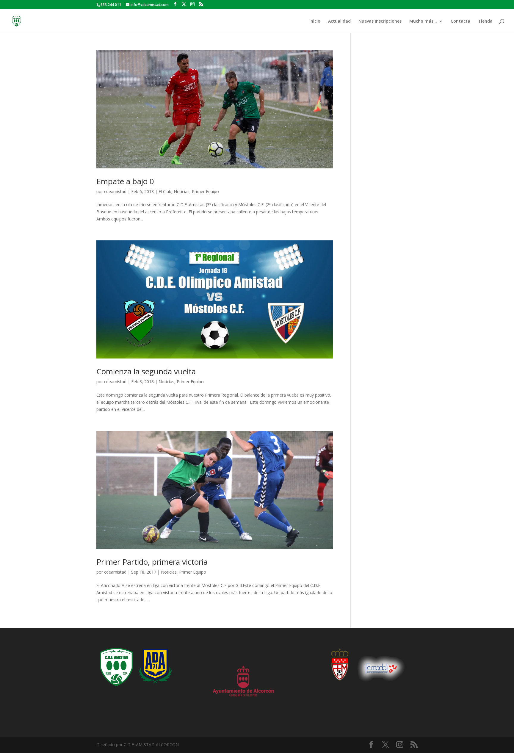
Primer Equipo (205, 191)
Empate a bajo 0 (125, 181)
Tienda (485, 21)
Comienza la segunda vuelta (146, 371)
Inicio (314, 21)
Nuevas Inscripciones (380, 21)
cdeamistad (115, 191)
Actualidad (339, 21)
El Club (165, 191)
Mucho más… (423, 21)
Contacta (460, 21)
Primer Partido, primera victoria (152, 561)
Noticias (181, 191)
